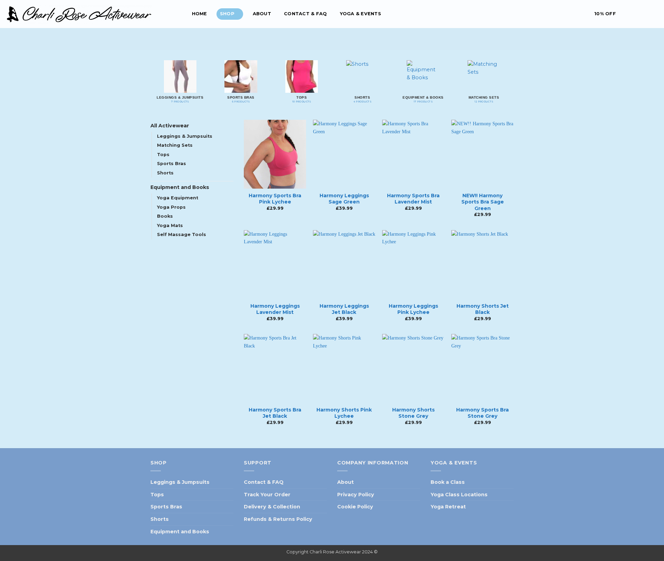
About (262, 13)
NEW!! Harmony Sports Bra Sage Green (482, 201)
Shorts (165, 172)
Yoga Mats (170, 225)
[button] (600, 13)
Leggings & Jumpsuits (184, 136)
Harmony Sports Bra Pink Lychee (275, 198)
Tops (163, 154)
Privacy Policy (355, 494)
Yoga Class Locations (459, 494)
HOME (199, 13)
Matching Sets (175, 145)
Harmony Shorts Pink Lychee (344, 413)
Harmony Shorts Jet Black (482, 309)
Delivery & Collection (272, 507)
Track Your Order (267, 494)
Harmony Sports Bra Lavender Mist (413, 198)
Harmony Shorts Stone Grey (413, 413)
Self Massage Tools (181, 234)
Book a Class (448, 482)
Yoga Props (171, 207)
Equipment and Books (179, 187)
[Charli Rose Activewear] (91, 14)
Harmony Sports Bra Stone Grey (482, 413)
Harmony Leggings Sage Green (344, 198)
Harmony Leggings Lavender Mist (275, 309)
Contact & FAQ (305, 13)
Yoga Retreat (448, 507)
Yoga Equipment (177, 197)
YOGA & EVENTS (360, 13)
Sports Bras (171, 163)
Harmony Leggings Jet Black (344, 309)
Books (165, 216)
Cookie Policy (355, 507)
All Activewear (169, 126)
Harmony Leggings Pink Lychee (413, 309)
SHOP (227, 13)
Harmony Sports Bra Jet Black (275, 413)
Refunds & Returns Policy (278, 519)
